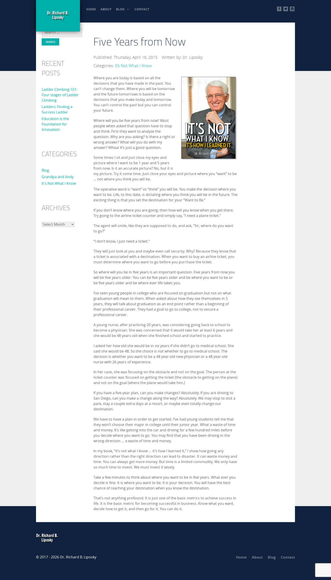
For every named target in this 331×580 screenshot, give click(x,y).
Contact (287, 557)
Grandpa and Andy (58, 177)
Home (241, 557)
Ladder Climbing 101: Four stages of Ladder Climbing (60, 94)
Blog (45, 170)
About (257, 557)
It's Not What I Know (59, 183)
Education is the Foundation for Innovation (55, 124)
